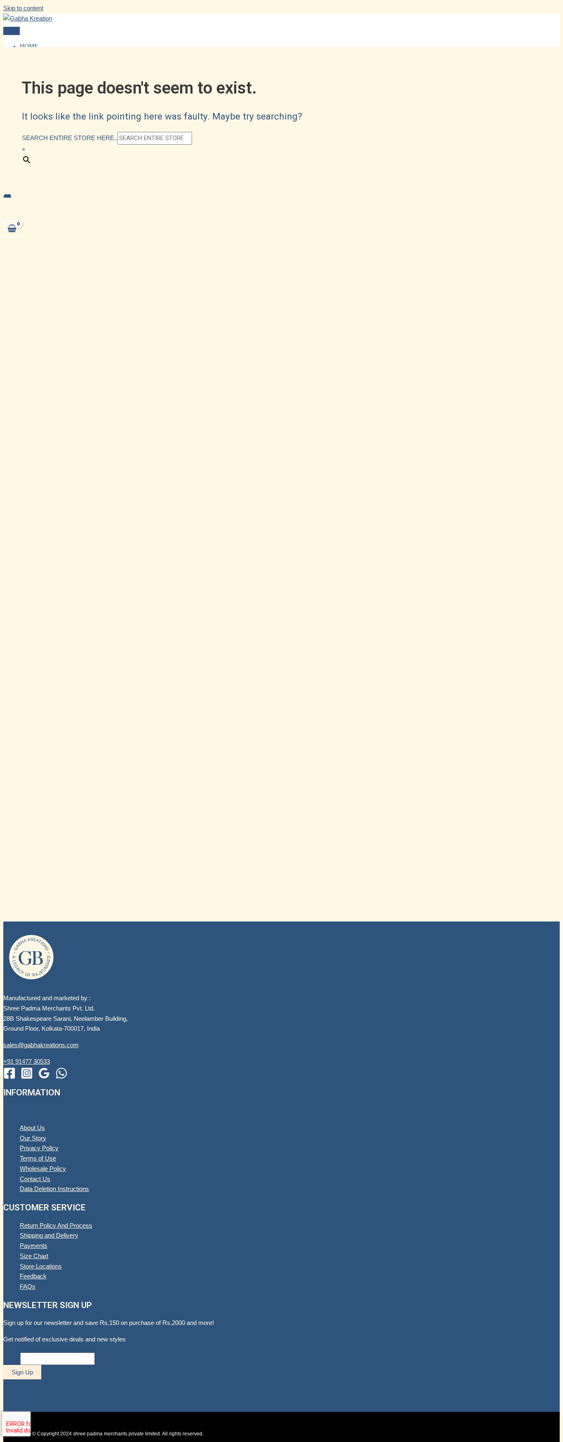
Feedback (33, 1276)
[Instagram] (27, 1077)
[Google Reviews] (44, 1077)
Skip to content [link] (23, 8)
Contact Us (35, 1178)
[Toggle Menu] (11, 1113)
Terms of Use (38, 1158)
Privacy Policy (39, 1147)
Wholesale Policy (43, 1168)
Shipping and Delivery (49, 1235)
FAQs (27, 1286)
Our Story (33, 1138)
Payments (33, 1245)
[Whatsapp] (61, 1077)
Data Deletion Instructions (54, 1188)
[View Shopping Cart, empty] (12, 229)
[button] (15, 185)
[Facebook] (9, 1077)
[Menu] (11, 31)
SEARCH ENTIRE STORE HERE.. (69, 137)
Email (11, 1358)
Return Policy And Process (56, 1225)
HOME (29, 46)
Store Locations (41, 1266)
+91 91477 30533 (26, 1061)
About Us (32, 1127)
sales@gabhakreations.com (41, 1044)
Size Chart (34, 1255)
